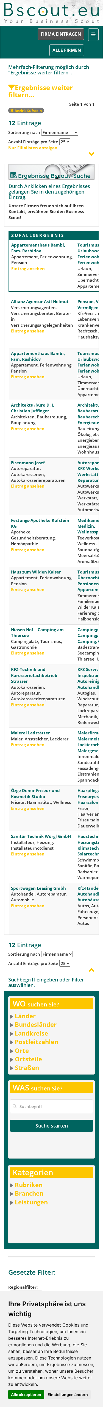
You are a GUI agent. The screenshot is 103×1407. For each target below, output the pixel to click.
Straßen (27, 1067)
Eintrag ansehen (28, 268)
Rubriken (29, 1185)
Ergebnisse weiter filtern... (40, 91)
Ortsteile (28, 1059)
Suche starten (51, 1125)
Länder (25, 1016)
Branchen (29, 1193)
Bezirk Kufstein (28, 110)
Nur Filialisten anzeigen (32, 147)
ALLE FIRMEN (66, 50)
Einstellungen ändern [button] (68, 1394)
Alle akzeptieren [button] (26, 1394)
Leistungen (31, 1202)
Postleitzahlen (36, 1041)
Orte (22, 1050)
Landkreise (31, 1033)
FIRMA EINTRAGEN (61, 34)
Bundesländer (36, 1024)
